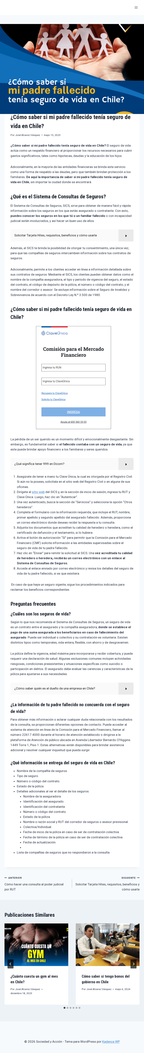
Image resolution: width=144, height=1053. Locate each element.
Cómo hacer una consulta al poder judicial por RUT (34, 883)
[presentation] (36, 944)
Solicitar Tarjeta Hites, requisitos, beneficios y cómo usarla (107, 883)
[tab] (64, 1008)
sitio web (38, 492)
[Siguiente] (133, 963)
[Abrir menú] (136, 7)
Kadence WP (111, 1041)
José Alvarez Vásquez (27, 134)
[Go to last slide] (11, 963)
